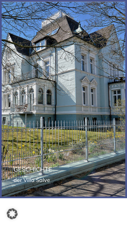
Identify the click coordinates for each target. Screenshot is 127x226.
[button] (12, 214)
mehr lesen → (63, 112)
